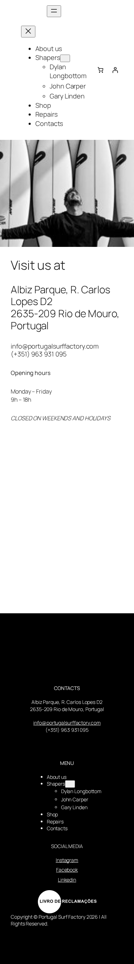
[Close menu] (28, 31)
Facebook (67, 869)
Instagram (67, 860)
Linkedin (67, 879)
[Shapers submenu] (65, 58)
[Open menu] (54, 11)
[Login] (115, 70)
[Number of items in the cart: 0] (100, 70)
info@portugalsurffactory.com (66, 722)
